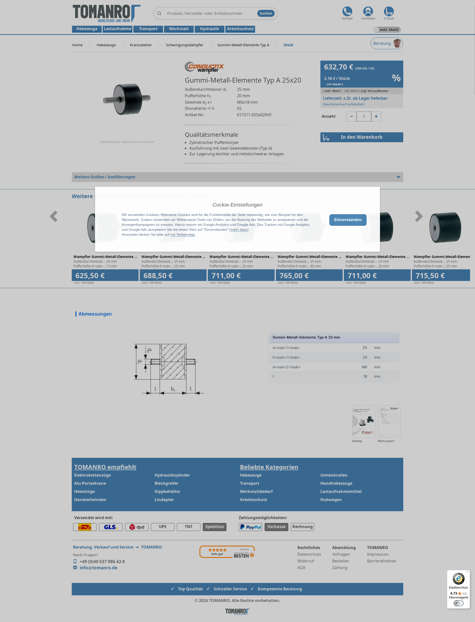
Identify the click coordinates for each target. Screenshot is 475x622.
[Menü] (467, 573)
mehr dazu (239, 229)
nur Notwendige (182, 234)
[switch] (459, 603)
